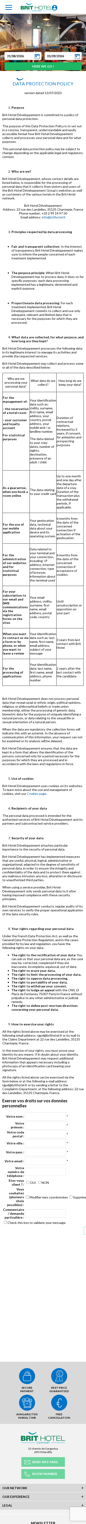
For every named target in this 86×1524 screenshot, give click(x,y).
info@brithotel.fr (54, 217)
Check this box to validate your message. (37, 1223)
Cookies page (36, 794)
